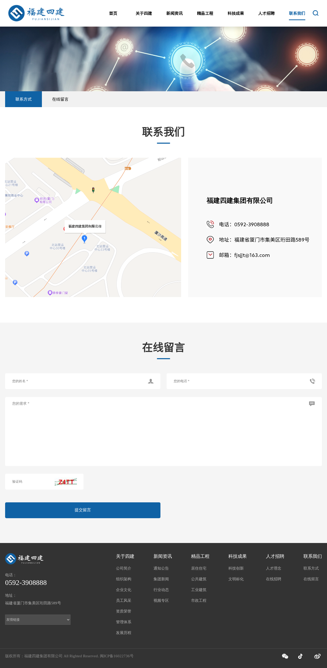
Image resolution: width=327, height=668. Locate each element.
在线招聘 (273, 579)
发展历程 (123, 633)
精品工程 (205, 13)
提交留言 (83, 510)
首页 (113, 13)
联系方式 (23, 99)
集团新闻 (161, 579)
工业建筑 (198, 590)
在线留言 (60, 99)
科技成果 (236, 13)
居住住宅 (198, 568)
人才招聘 (266, 13)
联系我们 (297, 13)
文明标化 (236, 579)
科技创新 (236, 568)
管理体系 (123, 622)
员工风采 (123, 600)
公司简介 (123, 568)
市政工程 (198, 600)
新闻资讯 (174, 13)
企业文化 (123, 590)
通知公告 (161, 568)
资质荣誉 (123, 611)
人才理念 (273, 568)
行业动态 (161, 590)
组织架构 (123, 579)
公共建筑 (198, 579)
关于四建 (144, 13)
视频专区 (161, 600)
